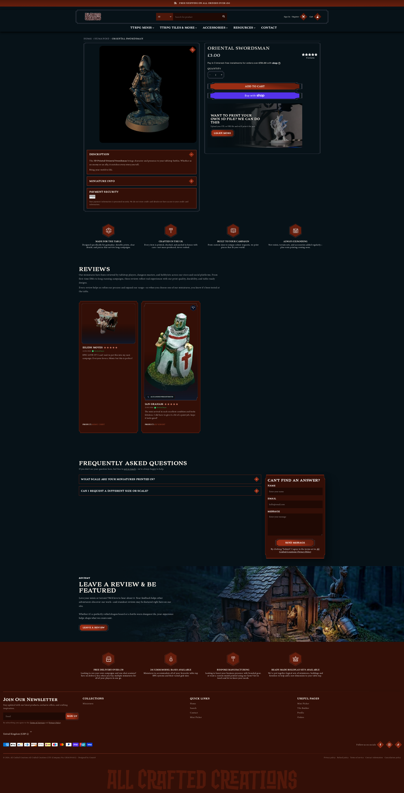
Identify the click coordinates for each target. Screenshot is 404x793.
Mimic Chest (98, 424)
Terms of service (357, 757)
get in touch (130, 468)
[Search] (223, 16)
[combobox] (196, 17)
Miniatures (88, 703)
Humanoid (102, 38)
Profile (300, 712)
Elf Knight (159, 424)
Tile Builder (303, 708)
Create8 (92, 757)
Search (193, 708)
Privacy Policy (54, 722)
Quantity (214, 68)
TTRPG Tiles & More (177, 27)
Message (274, 512)
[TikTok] (398, 744)
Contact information (374, 757)
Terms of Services (37, 722)
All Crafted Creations (19, 757)
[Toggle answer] (256, 479)
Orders (300, 717)
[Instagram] (389, 744)
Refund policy (343, 757)
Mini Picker (196, 717)
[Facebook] (380, 744)
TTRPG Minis (141, 27)
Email (272, 499)
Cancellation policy (393, 757)
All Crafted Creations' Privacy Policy (299, 550)
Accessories (214, 27)
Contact (269, 27)
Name (271, 486)
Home (88, 38)
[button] (314, 16)
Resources (243, 27)
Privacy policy (329, 757)
